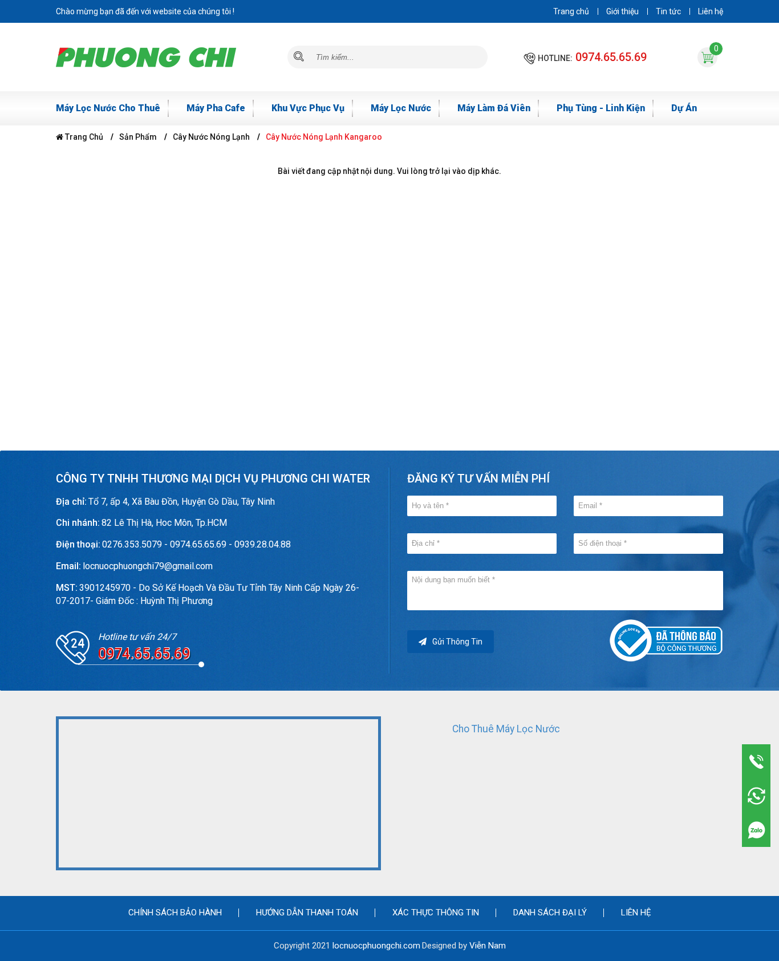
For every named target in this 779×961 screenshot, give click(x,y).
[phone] (756, 761)
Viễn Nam (487, 945)
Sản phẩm (138, 136)
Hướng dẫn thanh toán (307, 912)
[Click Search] (298, 57)
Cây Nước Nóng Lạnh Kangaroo (324, 136)
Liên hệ (710, 11)
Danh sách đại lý (550, 912)
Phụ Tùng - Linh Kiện (601, 108)
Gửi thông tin (457, 641)
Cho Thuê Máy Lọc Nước (506, 729)
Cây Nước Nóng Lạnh (211, 136)
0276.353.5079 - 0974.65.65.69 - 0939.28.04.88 (196, 544)
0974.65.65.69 (611, 57)
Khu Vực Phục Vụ (307, 108)
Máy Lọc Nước (401, 108)
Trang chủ (571, 11)
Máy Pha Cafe (215, 108)
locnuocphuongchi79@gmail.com (148, 566)
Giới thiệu (622, 11)
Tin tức (668, 11)
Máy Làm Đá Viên (493, 108)
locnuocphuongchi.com (376, 945)
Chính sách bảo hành (175, 912)
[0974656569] (756, 829)
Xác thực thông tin (435, 912)
